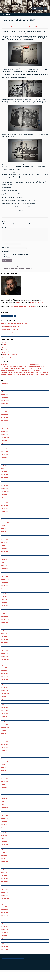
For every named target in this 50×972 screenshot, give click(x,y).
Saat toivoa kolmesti (44, 372)
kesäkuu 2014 (4, 776)
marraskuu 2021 (5, 522)
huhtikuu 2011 (4, 884)
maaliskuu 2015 (4, 750)
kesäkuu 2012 (4, 844)
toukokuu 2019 (4, 608)
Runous (4, 344)
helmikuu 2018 (4, 650)
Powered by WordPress (37, 966)
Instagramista (41, 302)
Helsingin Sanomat (34, 366)
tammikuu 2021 (4, 551)
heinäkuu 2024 (4, 448)
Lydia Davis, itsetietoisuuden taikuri (9, 329)
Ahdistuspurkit (31, 306)
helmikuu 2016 (4, 719)
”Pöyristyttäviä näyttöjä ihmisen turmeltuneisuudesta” (16, 268)
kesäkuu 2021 (4, 537)
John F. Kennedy (24, 26)
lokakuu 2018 (4, 628)
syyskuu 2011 (4, 869)
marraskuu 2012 (5, 830)
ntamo (43, 370)
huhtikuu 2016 (4, 713)
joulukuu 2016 (4, 690)
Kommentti (5, 227)
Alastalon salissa (20, 364)
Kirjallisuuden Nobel (37, 368)
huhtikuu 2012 (4, 849)
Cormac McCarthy (4, 366)
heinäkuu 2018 (4, 636)
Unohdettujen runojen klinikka (9, 354)
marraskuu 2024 (5, 437)
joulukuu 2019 (4, 588)
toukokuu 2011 (4, 881)
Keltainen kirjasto (28, 368)
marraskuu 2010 (5, 898)
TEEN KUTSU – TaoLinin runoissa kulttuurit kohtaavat (14, 323)
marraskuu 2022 (5, 491)
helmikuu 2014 (4, 787)
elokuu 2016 (4, 702)
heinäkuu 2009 (4, 943)
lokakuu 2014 (4, 764)
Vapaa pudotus (36, 374)
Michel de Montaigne (17, 370)
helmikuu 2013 (4, 821)
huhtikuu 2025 (4, 423)
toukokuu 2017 (4, 676)
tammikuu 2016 (4, 721)
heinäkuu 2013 (4, 807)
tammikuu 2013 (4, 824)
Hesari (40, 366)
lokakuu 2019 (4, 593)
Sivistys (4, 352)
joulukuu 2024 (4, 434)
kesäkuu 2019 (4, 605)
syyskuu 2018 (4, 630)
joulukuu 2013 (4, 793)
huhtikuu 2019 (4, 610)
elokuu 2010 (4, 906)
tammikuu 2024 (4, 460)
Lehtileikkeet (12, 25)
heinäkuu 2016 (4, 704)
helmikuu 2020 (4, 582)
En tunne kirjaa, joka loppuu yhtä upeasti (13, 266)
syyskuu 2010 (4, 904)
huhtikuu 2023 (4, 480)
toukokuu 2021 (4, 539)
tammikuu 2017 (4, 687)
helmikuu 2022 (4, 514)
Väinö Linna (31, 26)
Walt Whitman (7, 376)
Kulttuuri (4, 349)
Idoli (44, 366)
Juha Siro (5, 23)
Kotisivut (8, 14)
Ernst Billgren (25, 366)
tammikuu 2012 (4, 858)
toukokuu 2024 (4, 451)
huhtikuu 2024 (4, 454)
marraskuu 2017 (5, 659)
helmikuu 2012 (4, 855)
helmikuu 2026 (4, 397)
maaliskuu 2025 (4, 426)
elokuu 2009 (4, 941)
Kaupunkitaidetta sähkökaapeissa (18, 306)
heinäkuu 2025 (4, 414)
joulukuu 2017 (4, 656)
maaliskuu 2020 (4, 579)
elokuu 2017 (4, 667)
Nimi (3, 244)
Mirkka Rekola (29, 370)
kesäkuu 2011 (4, 878)
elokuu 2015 (4, 736)
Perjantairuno (5, 347)
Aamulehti (4, 364)
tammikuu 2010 (4, 926)
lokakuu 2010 (4, 901)
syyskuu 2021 (4, 528)
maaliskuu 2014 (4, 784)
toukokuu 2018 (4, 642)
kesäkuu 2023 (4, 474)
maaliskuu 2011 (4, 886)
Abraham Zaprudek (7, 26)
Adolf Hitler (10, 364)
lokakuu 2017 (4, 662)
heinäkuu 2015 (4, 739)
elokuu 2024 (4, 445)
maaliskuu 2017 (4, 682)
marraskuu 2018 (5, 625)
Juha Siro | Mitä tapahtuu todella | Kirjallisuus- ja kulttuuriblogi (18, 966)
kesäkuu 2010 (4, 912)
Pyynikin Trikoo (22, 372)
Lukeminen (4, 346)
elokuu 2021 (4, 531)
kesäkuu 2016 (4, 707)
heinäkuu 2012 (4, 841)
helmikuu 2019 (4, 616)
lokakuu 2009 (4, 935)
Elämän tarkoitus (13, 366)
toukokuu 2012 (4, 847)
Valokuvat (21, 25)
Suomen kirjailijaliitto (21, 374)
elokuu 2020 (4, 565)
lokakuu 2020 (4, 559)
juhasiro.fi (18, 302)
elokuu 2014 (4, 770)
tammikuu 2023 (4, 485)
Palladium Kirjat (6, 372)
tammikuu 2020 (4, 585)
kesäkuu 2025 (4, 417)
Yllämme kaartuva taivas (17, 376)
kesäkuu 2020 (4, 571)
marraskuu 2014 (5, 761)
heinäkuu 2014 (4, 773)
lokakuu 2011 (4, 867)
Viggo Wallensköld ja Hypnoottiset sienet (11, 326)
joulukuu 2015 (4, 724)
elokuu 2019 (4, 599)
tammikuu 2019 (4, 619)
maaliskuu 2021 (4, 545)
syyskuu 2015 (4, 733)
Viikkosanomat (38, 26)
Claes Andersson (42, 364)
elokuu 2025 (4, 411)
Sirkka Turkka (14, 374)
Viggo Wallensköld (43, 374)
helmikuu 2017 (4, 684)
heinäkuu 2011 (4, 875)
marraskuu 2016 (5, 693)
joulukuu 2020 (4, 554)
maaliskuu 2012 (4, 852)
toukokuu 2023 (4, 477)
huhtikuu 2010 (4, 918)
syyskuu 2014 (4, 767)
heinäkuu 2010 (4, 909)
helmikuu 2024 (4, 457)
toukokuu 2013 (4, 813)
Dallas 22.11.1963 (16, 26)
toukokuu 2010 (4, 915)
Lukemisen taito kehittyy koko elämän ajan (11, 332)
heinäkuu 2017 (4, 670)
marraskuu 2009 (5, 932)
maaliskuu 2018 (4, 648)
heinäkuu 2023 (4, 471)
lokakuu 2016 (4, 696)
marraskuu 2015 (5, 727)
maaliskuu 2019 (4, 613)
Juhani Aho (6, 368)
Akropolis (15, 364)
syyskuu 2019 (4, 596)
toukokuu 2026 (4, 389)
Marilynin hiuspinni (10, 370)
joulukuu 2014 (4, 758)
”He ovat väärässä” (5, 335)
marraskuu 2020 (5, 556)
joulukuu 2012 (4, 827)
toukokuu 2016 (4, 710)
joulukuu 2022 (4, 488)
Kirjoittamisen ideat (7, 342)
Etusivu (2, 14)
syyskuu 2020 (4, 562)
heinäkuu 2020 (4, 568)
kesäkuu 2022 (4, 502)
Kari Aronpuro (21, 368)
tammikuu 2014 (4, 790)
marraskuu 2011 (5, 864)
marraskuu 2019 (5, 591)
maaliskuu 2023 (4, 482)
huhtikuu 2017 (4, 679)
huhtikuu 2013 (4, 815)
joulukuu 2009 (4, 929)
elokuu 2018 (4, 633)
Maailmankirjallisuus (7, 351)
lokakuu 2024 (4, 440)
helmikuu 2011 (4, 889)
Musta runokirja (36, 370)
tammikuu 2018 (4, 653)
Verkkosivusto (5, 251)
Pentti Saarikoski (16, 372)
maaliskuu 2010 (4, 921)
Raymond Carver (30, 372)
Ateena (31, 364)
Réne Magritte (37, 372)
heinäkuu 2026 (4, 383)
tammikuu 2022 (4, 517)
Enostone (20, 366)
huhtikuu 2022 (4, 508)
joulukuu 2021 (4, 519)
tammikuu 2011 (4, 892)
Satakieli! (3, 374)
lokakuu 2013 (4, 798)
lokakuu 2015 (4, 730)
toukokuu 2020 (4, 574)
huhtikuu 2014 (4, 781)
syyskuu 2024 (4, 443)
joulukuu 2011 (4, 861)
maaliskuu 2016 (4, 716)
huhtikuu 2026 (4, 391)
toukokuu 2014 (4, 778)
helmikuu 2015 (4, 753)
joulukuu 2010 (4, 895)
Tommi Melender (29, 374)
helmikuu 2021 (4, 548)
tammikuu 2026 (4, 400)
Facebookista (33, 302)
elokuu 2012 (4, 838)
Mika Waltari (24, 370)
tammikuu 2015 (4, 756)
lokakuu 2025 (4, 409)
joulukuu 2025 (4, 403)
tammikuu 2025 (4, 431)
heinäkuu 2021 (4, 534)
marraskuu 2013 (5, 795)
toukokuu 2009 (4, 949)
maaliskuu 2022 (4, 511)
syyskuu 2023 (4, 465)
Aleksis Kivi (26, 364)
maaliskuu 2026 (4, 394)
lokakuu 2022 (4, 494)
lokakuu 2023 (4, 463)
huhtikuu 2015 (4, 747)
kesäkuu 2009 (4, 946)
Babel (36, 364)
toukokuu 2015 (4, 744)
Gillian (47, 966)
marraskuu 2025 (5, 406)
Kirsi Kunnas (43, 368)
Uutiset (17, 25)
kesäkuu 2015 (4, 741)
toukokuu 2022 (4, 505)
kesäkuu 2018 (4, 639)
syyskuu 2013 (4, 801)
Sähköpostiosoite (6, 247)
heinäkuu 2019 (4, 602)
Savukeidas (9, 374)
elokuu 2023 (4, 468)
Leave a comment (26, 23)
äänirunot (3, 308)
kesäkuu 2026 (4, 386)
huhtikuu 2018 (4, 645)
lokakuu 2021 (4, 525)
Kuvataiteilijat (5, 356)
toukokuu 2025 (4, 420)
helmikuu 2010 (4, 923)
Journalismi (5, 25)
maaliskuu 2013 (4, 818)
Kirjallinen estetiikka (7, 357)
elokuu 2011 (4, 872)
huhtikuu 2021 (4, 542)
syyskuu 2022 (4, 497)
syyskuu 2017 (4, 665)
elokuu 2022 (4, 500)
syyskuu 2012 (4, 835)
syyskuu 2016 (4, 699)
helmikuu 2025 (4, 428)
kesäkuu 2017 (4, 673)
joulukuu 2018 (4, 622)
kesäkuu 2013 (4, 810)
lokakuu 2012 (4, 832)
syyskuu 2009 (4, 938)
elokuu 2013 (4, 804)
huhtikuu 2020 (4, 576)
